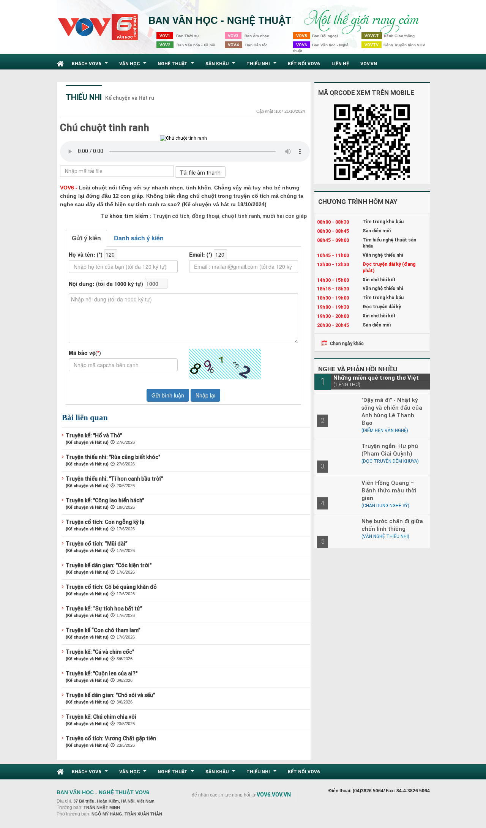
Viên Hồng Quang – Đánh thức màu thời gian (388, 490)
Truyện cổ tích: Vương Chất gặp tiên (111, 738)
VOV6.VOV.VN (274, 794)
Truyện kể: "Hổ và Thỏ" (94, 435)
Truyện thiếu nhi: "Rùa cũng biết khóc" (113, 457)
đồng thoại (205, 216)
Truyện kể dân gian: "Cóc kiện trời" (108, 565)
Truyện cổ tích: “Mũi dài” (97, 543)
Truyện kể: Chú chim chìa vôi (101, 716)
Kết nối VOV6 (304, 63)
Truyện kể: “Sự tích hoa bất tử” (104, 608)
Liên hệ (340, 63)
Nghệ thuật (177, 66)
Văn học (133, 66)
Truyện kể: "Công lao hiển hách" (105, 500)
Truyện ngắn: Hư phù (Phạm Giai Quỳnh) (389, 449)
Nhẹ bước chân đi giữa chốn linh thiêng (392, 524)
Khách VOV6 (91, 66)
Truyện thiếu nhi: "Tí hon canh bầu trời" (114, 478)
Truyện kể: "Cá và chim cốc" (100, 651)
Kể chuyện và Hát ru (129, 98)
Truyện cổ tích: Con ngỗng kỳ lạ (105, 522)
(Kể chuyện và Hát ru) (87, 442)
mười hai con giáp (284, 216)
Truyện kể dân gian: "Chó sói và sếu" (110, 695)
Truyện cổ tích (171, 216)
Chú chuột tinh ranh (104, 127)
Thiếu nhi (262, 66)
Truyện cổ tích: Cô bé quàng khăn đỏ (111, 587)
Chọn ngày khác (347, 343)
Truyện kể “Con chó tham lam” (103, 630)
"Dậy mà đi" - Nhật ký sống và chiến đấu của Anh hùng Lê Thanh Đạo (391, 411)
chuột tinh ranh (240, 216)
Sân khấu (221, 66)
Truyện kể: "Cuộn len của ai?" (101, 673)
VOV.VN (368, 63)
